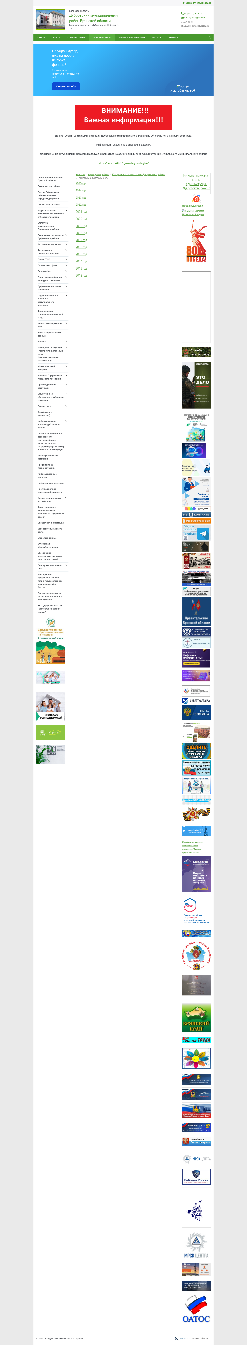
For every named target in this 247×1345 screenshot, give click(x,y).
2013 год (81, 268)
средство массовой (190, 845)
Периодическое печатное (192, 842)
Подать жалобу (66, 86)
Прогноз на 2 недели (193, 214)
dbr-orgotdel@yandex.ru (195, 17)
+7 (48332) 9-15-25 (193, 13)
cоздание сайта (198, 1338)
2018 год (81, 233)
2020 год (81, 219)
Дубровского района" (191, 852)
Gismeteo (199, 211)
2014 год (81, 261)
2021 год (81, 211)
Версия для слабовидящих (198, 3)
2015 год (81, 254)
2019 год (81, 226)
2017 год (81, 240)
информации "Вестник (191, 849)
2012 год (81, 275)
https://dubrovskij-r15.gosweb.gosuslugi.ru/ (123, 163)
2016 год (81, 247)
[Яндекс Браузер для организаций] (196, 202)
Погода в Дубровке (192, 205)
